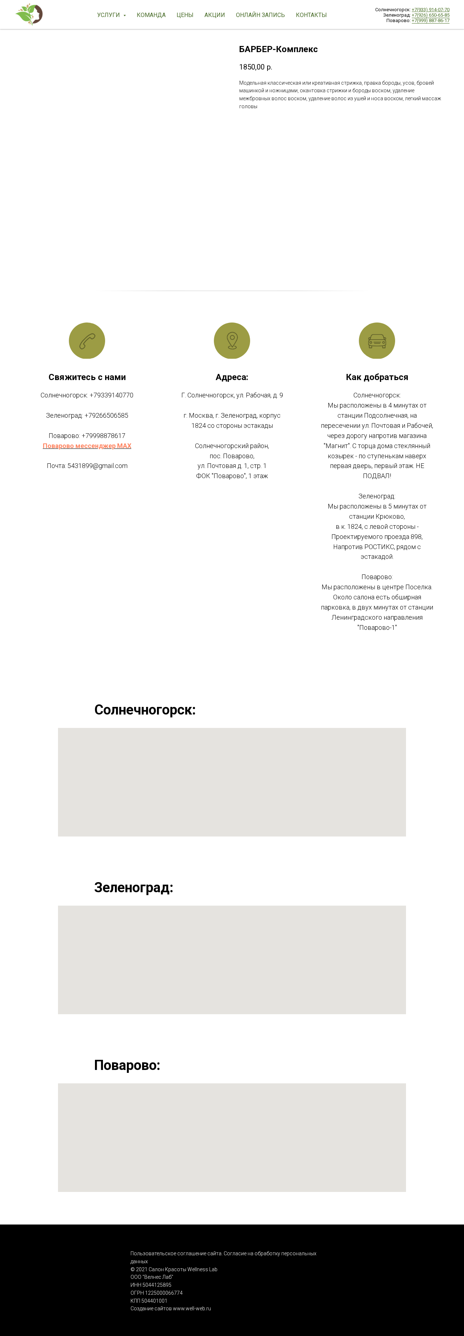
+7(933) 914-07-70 (431, 9)
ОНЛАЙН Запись (260, 15)
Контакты (311, 15)
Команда (151, 15)
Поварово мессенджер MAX (87, 446)
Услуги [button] (109, 15)
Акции (214, 15)
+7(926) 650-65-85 (431, 15)
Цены (185, 15)
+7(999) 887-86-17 (431, 20)
